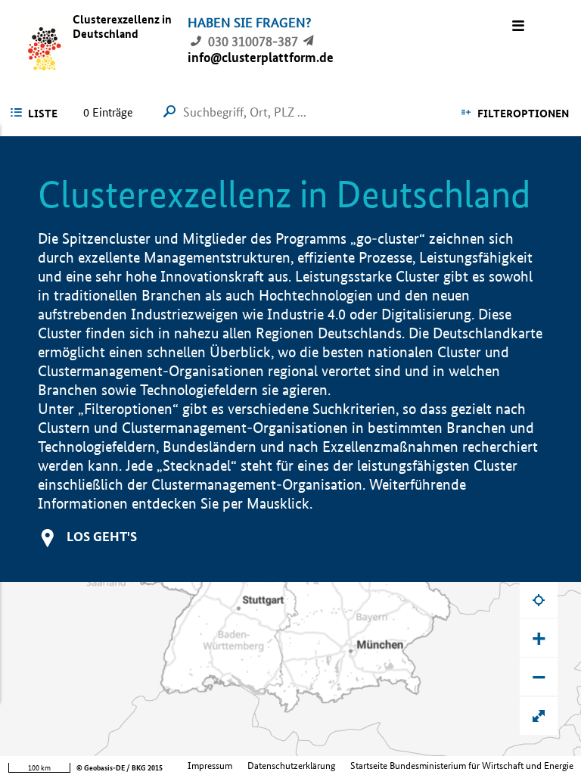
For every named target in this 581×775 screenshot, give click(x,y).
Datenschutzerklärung (291, 765)
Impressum (210, 765)
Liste (42, 113)
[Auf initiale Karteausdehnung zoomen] (539, 716)
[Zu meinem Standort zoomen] (539, 599)
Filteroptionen (523, 113)
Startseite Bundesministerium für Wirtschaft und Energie (461, 765)
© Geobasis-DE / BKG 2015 (119, 768)
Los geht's (102, 536)
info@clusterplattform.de (261, 57)
